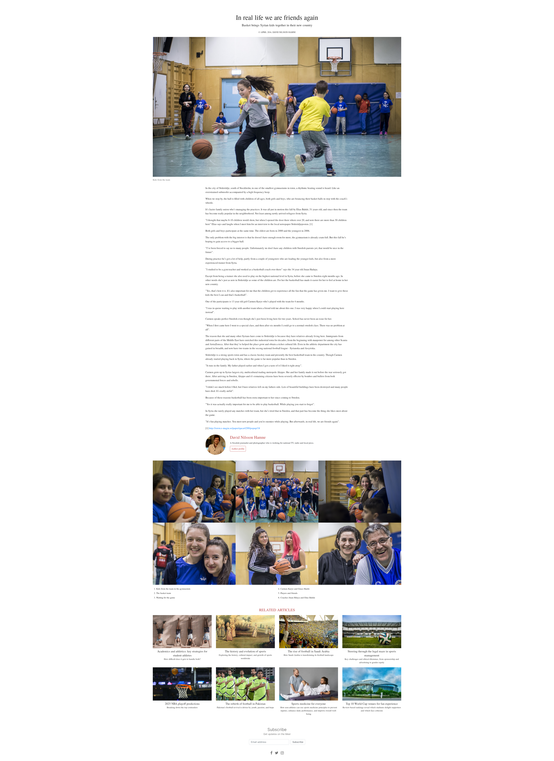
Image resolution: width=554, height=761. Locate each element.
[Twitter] (276, 753)
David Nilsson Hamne (284, 32)
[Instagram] (282, 753)
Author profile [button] (237, 448)
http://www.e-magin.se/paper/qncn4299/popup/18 (234, 428)
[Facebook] (271, 753)
